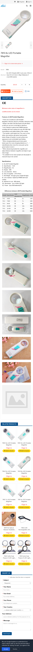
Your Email (6, 593)
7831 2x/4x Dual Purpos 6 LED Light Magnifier (24, 558)
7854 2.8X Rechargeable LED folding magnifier (24, 529)
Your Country (7, 607)
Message (6, 620)
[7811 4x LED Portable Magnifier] (24, 491)
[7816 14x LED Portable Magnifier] (9, 434)
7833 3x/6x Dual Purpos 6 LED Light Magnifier (9, 558)
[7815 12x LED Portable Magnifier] (24, 434)
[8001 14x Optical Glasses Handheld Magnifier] (9, 519)
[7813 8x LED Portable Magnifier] (24, 462)
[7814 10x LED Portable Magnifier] (9, 462)
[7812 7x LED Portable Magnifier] (9, 491)
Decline (15, 649)
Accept (6, 649)
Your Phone (6, 600)
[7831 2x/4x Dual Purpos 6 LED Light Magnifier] (24, 547)
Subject (5, 580)
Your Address (6, 614)
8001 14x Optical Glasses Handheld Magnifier (8, 529)
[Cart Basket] (14, 2)
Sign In (9, 448)
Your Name (6, 587)
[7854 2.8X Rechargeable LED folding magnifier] (24, 519)
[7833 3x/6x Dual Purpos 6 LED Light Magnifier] (9, 547)
